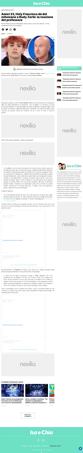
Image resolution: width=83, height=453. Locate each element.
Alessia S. (3, 405)
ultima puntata (49, 73)
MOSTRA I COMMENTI (27, 415)
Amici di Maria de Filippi (7, 10)
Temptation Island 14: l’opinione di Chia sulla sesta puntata (71, 93)
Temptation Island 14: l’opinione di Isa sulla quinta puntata (71, 99)
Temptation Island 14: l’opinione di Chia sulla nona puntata (71, 74)
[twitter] (6, 30)
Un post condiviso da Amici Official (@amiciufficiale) (23, 265)
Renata (3, 33)
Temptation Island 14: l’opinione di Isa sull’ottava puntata (72, 80)
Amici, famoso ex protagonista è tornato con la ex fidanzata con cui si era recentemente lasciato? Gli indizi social (12, 401)
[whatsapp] (10, 30)
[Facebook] (37, 439)
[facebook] (3, 30)
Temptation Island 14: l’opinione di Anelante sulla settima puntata (72, 86)
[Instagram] (42, 439)
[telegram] (14, 30)
